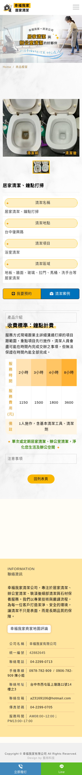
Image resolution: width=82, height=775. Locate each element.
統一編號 (17, 652)
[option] (41, 39)
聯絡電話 (17, 661)
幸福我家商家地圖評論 (29, 629)
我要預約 (24, 294)
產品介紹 (15, 317)
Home (7, 66)
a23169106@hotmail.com (50, 698)
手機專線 (17, 670)
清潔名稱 (42, 203)
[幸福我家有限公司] (17, 7)
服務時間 (17, 716)
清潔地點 (42, 223)
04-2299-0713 (41, 661)
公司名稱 (17, 644)
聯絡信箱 (17, 698)
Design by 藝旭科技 (41, 757)
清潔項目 (42, 243)
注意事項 (15, 459)
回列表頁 (41, 479)
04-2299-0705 (41, 707)
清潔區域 (42, 264)
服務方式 (12, 335)
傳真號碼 (17, 707)
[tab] (41, 317)
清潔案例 (62, 294)
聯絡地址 (17, 684)
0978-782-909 (40, 670)
